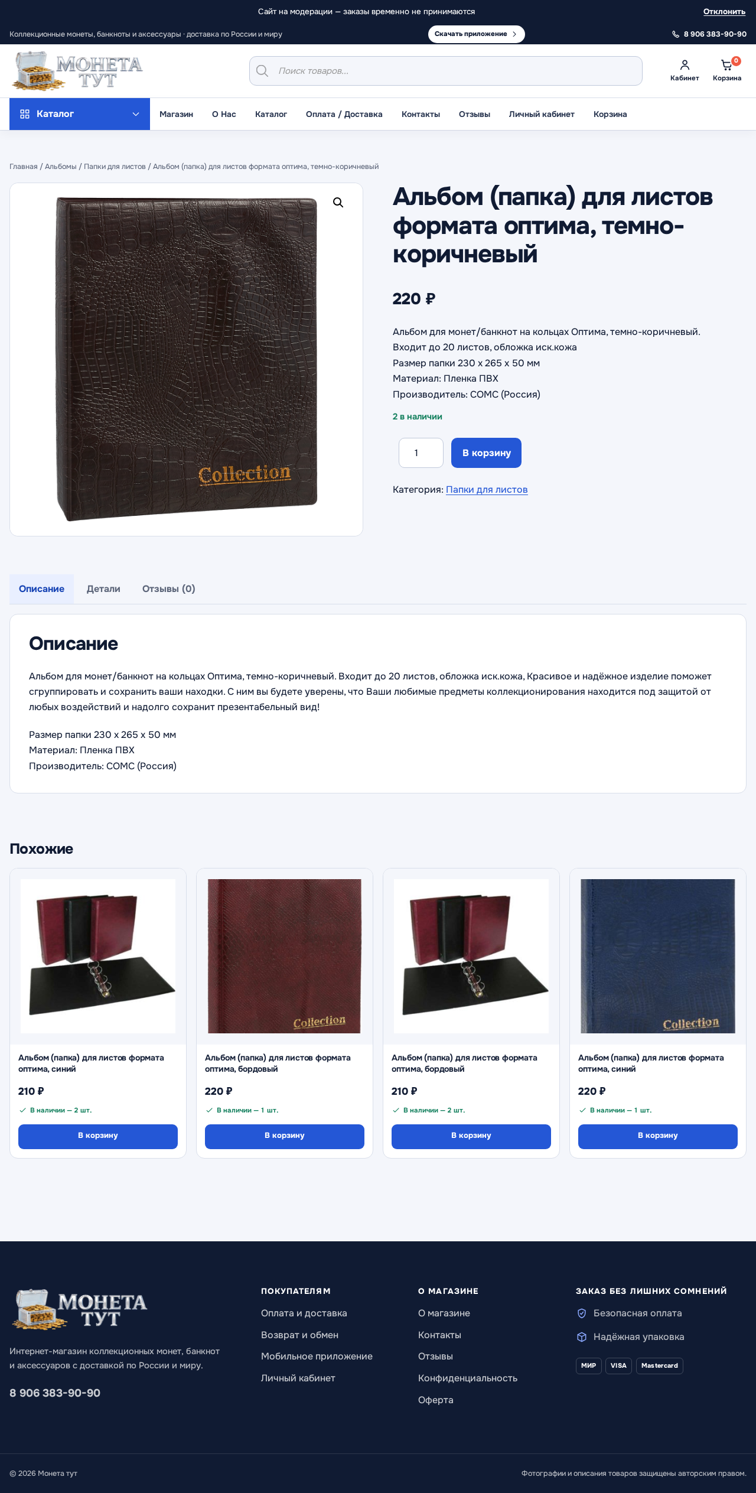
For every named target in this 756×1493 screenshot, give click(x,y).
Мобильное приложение (317, 1356)
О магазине (444, 1313)
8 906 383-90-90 (54, 1393)
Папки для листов (115, 166)
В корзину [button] (98, 1135)
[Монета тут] (77, 71)
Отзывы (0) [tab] (168, 589)
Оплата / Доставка (344, 114)
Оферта (436, 1400)
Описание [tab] (41, 589)
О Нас (224, 114)
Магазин (176, 114)
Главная (23, 166)
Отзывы (474, 114)
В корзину (486, 453)
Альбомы (61, 166)
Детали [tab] (103, 589)
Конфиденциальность (467, 1378)
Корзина (610, 114)
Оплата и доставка (304, 1313)
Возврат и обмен (299, 1335)
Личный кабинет (542, 114)
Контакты (421, 114)
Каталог (271, 114)
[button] (341, 205)
